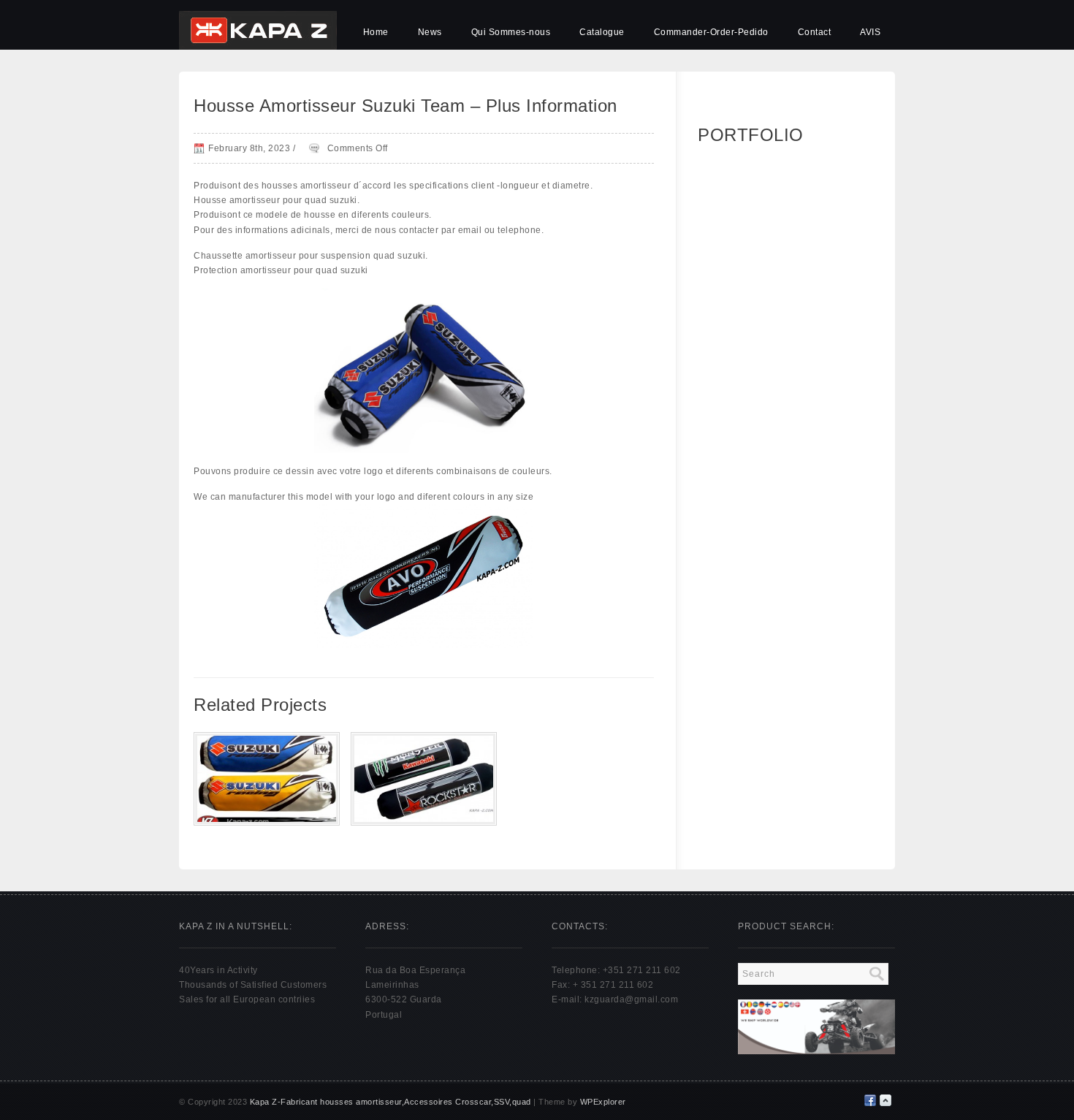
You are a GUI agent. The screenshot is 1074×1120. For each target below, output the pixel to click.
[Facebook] (870, 1100)
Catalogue (602, 32)
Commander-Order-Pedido (711, 32)
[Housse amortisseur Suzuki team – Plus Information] (266, 821)
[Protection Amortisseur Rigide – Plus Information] (423, 821)
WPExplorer (603, 1101)
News (430, 32)
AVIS (870, 32)
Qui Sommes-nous (511, 32)
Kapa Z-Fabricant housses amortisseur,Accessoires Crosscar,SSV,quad (390, 1101)
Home (376, 32)
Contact (814, 32)
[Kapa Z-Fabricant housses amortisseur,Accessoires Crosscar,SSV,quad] (258, 47)
